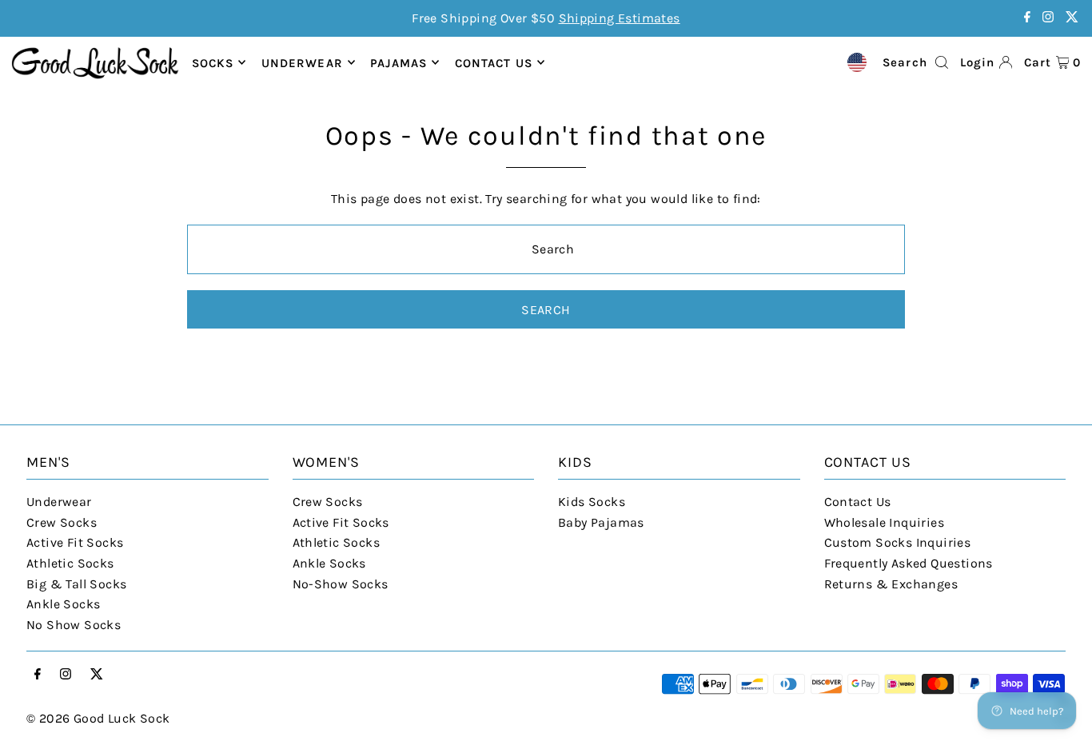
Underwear (302, 62)
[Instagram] (1048, 18)
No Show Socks (73, 624)
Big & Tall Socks (76, 584)
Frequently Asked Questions (908, 563)
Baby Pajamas (601, 522)
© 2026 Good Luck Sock (97, 718)
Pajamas (398, 62)
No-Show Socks (341, 584)
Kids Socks (591, 501)
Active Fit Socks (74, 542)
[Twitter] (1072, 18)
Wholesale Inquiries (884, 522)
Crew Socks (61, 522)
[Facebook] (1027, 18)
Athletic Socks (70, 563)
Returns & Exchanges (891, 584)
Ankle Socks (63, 604)
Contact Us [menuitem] (493, 62)
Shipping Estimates (619, 18)
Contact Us (857, 501)
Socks (213, 62)
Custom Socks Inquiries (897, 542)
